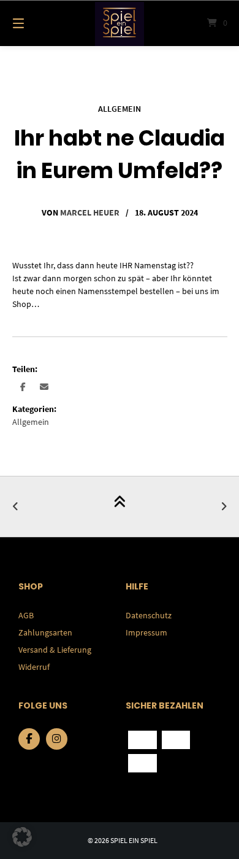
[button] (23, 386)
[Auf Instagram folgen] (56, 739)
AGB (26, 615)
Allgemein (119, 108)
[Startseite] (119, 23)
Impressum (146, 632)
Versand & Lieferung (54, 649)
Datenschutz (149, 615)
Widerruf (34, 666)
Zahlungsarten (45, 632)
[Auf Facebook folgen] (29, 739)
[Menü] (33, 23)
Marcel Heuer (90, 212)
